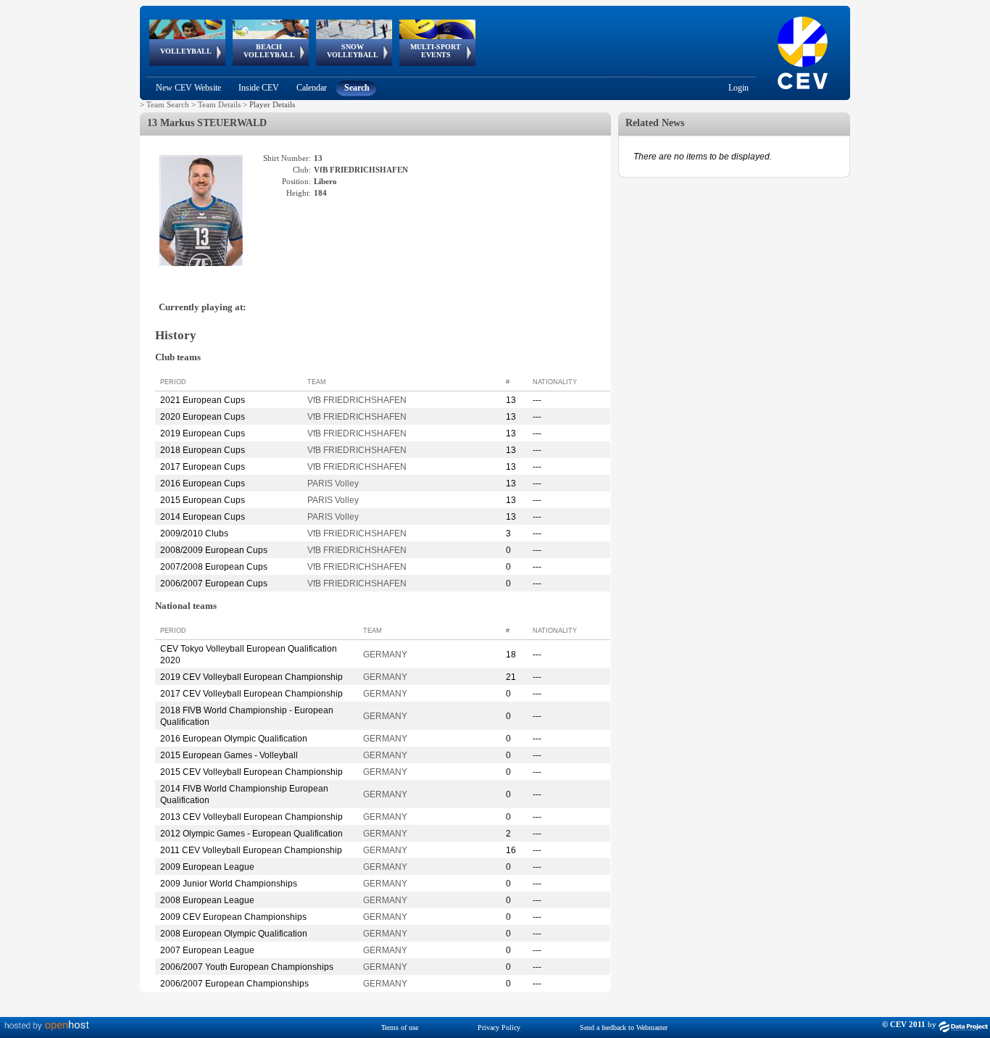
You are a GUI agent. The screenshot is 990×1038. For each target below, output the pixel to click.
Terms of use (399, 1027)
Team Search (167, 104)
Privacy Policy (499, 1027)
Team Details (219, 104)
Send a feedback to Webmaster (623, 1027)
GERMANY (385, 654)
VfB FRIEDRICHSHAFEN (357, 400)
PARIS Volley (333, 483)
